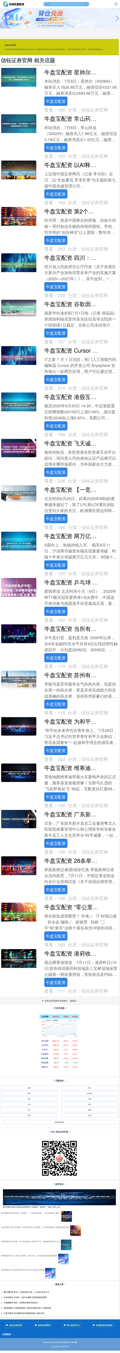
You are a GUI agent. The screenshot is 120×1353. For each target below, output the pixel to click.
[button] (117, 18)
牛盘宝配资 (56, 101)
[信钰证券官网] (13, 4)
